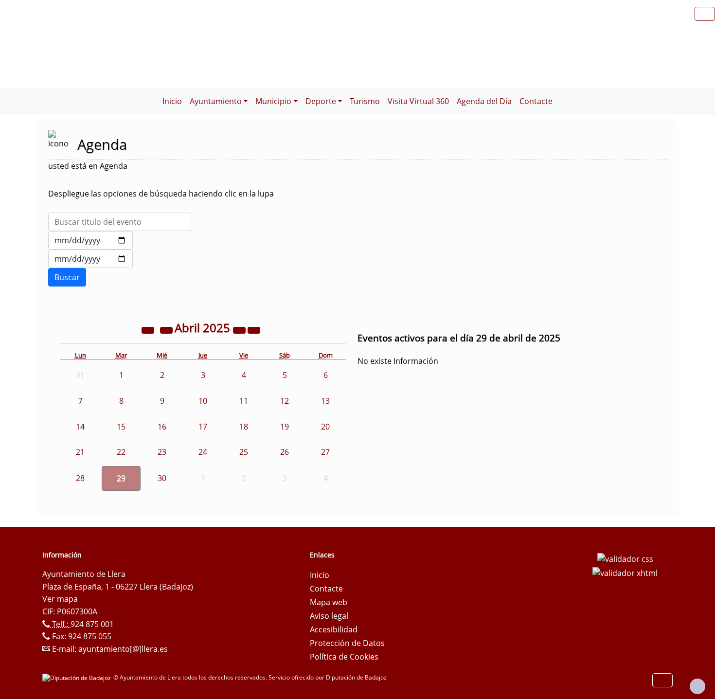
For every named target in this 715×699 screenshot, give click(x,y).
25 (243, 452)
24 (202, 452)
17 (202, 426)
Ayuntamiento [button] (216, 101)
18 (243, 426)
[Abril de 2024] (149, 329)
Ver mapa (60, 598)
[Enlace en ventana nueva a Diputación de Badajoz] (77, 677)
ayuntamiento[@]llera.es (123, 649)
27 (325, 452)
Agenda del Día (484, 101)
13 (325, 400)
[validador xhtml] (625, 572)
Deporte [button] (320, 101)
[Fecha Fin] (90, 259)
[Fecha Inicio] (90, 240)
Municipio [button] (273, 101)
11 (243, 400)
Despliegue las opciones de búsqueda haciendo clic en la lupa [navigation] (161, 193)
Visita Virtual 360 (418, 101)
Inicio (172, 101)
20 (325, 426)
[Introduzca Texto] (119, 222)
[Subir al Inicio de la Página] (697, 686)
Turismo (365, 101)
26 (284, 452)
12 (284, 400)
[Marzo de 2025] (167, 329)
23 (162, 452)
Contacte (536, 101)
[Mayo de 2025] (254, 329)
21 (80, 452)
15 (121, 426)
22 (121, 452)
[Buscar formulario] (67, 277)
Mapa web (328, 602)
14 (80, 426)
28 (80, 478)
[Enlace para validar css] (625, 558)
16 (162, 426)
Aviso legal (329, 615)
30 (162, 478)
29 (121, 478)
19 (284, 426)
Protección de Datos (347, 643)
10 (202, 400)
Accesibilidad (334, 629)
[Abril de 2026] (240, 329)
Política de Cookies (344, 656)
